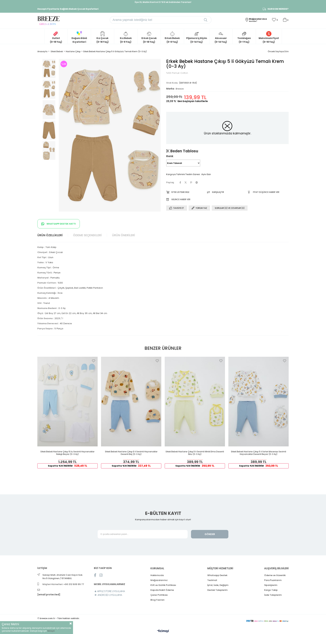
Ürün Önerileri (123, 235)
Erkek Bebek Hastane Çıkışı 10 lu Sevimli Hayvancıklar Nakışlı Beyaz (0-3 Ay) (67, 453)
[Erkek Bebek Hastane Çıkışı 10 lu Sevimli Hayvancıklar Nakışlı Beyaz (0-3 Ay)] (67, 401)
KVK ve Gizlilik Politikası (163, 585)
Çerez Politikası (159, 595)
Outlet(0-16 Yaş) (56, 40)
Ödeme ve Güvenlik (275, 575)
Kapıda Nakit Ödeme (162, 590)
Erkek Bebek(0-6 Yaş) (172, 40)
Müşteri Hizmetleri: (63, 584)
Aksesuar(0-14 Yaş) (221, 40)
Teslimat (212, 580)
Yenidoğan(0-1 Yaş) (244, 40)
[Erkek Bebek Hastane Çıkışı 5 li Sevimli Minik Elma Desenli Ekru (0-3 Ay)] (195, 401)
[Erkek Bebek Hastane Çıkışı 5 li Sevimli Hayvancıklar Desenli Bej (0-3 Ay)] (131, 401)
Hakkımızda (157, 575)
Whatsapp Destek (217, 575)
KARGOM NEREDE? (278, 9)
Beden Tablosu (183, 151)
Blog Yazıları (157, 599)
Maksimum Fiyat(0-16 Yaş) (269, 40)
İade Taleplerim (273, 595)
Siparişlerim (270, 585)
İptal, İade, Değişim (217, 585)
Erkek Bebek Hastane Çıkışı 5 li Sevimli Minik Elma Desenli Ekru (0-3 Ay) (195, 453)
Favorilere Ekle (93, 360)
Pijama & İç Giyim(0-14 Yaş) (196, 40)
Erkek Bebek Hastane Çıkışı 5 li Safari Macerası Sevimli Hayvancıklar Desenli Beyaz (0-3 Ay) (258, 453)
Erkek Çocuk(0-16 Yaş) (149, 40)
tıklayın (51, 630)
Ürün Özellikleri (50, 235)
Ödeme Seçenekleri (87, 235)
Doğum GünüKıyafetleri (79, 40)
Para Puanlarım (273, 580)
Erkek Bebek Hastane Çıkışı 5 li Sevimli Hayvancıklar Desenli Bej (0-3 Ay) (131, 453)
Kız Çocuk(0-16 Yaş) (102, 40)
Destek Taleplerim (217, 590)
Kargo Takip (271, 590)
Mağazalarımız (159, 580)
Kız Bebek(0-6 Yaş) (126, 40)
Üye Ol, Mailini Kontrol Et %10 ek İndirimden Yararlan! (163, 2)
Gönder (210, 534)
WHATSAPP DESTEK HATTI (61, 223)
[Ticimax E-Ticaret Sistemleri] (163, 631)
